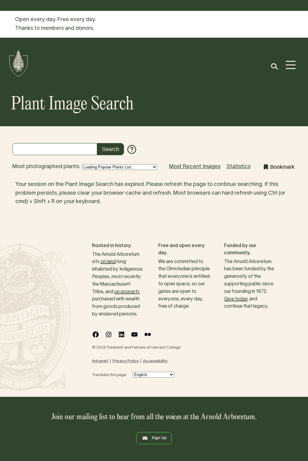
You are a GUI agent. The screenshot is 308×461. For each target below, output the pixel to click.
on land (108, 262)
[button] (274, 66)
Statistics (238, 166)
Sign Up (159, 438)
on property (127, 292)
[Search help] (131, 149)
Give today (236, 299)
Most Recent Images (194, 166)
